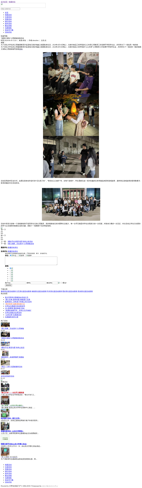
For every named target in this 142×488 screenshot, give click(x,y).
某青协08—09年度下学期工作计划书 (18, 302)
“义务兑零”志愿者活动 (13, 315)
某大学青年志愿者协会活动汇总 (16, 297)
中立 (14, 255)
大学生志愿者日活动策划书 (15, 306)
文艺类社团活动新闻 (23, 291)
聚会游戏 (8, 26)
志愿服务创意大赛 (11, 317)
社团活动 (8, 17)
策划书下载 (9, 30)
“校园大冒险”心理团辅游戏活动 (12, 338)
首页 (6, 12)
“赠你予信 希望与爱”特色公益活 (12, 347)
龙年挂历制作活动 (7, 376)
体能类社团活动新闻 (39, 291)
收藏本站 (12, 2)
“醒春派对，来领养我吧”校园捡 (12, 357)
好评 (22, 255)
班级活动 (8, 19)
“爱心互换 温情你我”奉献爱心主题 (17, 299)
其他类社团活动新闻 (85, 291)
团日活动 (8, 21)
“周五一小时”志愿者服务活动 (11, 367)
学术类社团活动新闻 (54, 291)
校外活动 (8, 23)
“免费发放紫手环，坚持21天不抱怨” (18, 310)
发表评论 (8, 285)
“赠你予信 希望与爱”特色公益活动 (20, 241)
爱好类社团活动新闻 (69, 291)
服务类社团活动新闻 (8, 291)
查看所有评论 (13, 247)
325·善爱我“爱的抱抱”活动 (14, 308)
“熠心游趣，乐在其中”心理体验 (12, 328)
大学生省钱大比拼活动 (13, 312)
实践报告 (8, 28)
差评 (30, 255)
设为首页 (4, 2)
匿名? (64, 283)
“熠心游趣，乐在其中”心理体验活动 (20, 244)
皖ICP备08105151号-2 (50, 486)
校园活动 (8, 15)
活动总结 (8, 32)
